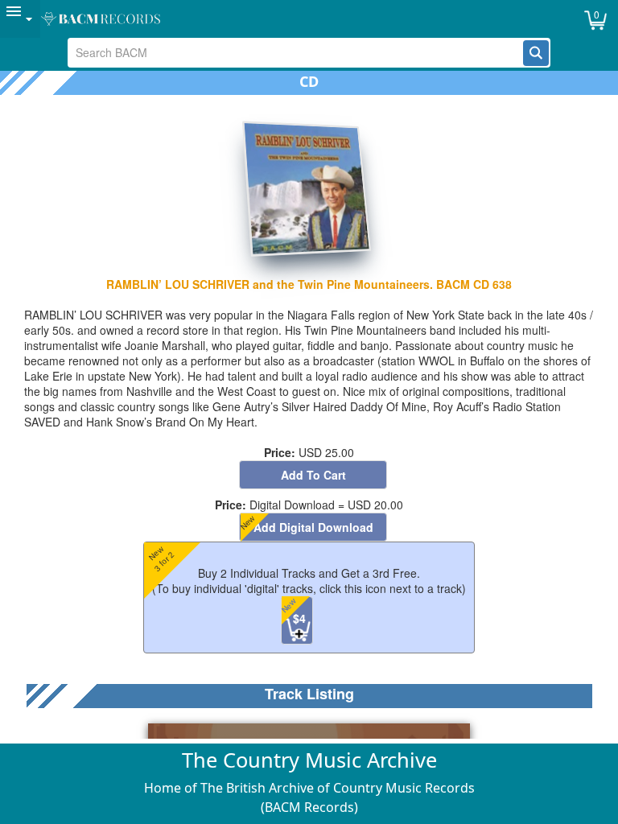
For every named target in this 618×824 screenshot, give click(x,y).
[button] (536, 53)
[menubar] (309, 19)
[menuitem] (20, 19)
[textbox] (295, 53)
